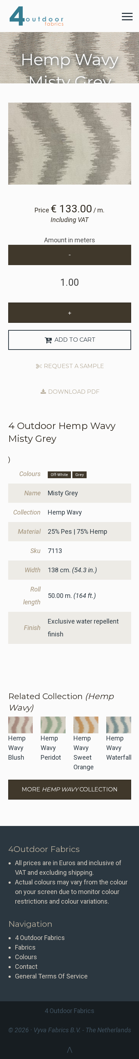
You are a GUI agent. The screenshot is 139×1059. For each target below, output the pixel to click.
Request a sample (73, 366)
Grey (79, 474)
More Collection (70, 789)
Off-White (59, 474)
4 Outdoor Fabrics (42, 16)
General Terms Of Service (51, 976)
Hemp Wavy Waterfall (119, 747)
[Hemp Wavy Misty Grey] (69, 144)
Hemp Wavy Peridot (51, 747)
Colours (26, 957)
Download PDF (73, 391)
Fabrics (25, 947)
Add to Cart (74, 339)
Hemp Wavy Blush (17, 747)
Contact (26, 966)
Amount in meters (69, 240)
